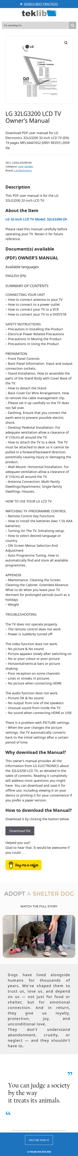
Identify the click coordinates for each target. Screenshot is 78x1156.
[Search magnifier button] (72, 25)
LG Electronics (23, 170)
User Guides (25, 166)
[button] (66, 43)
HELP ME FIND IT (39, 1140)
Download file (19, 831)
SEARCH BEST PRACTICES (41, 4)
